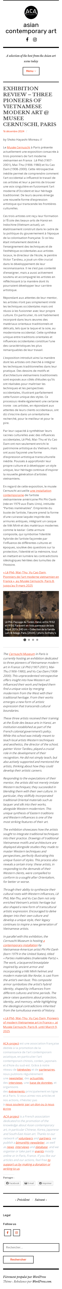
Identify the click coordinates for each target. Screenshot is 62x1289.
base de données (41, 1083)
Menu (29, 71)
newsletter (16, 1078)
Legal (7, 1215)
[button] (24, 639)
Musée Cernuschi (18, 147)
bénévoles (24, 1069)
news (10, 1147)
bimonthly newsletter (30, 1142)
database (41, 1147)
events (39, 1151)
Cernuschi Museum (22, 654)
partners (45, 1138)
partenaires (47, 1069)
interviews (15, 1083)
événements (17, 1091)
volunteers (25, 1138)
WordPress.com (41, 1281)
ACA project (11, 1043)
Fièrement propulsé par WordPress (24, 1277)
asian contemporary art (31, 28)
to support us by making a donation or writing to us (26, 1164)
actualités (36, 1078)
